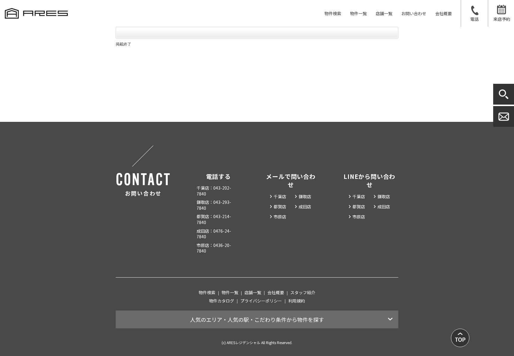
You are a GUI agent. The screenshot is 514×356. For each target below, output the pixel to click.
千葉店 (280, 196)
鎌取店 (305, 196)
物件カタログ (221, 301)
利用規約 (296, 301)
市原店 (280, 217)
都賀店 (280, 206)
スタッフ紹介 (302, 292)
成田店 (305, 206)
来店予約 (501, 19)
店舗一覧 (384, 13)
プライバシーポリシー (261, 301)
